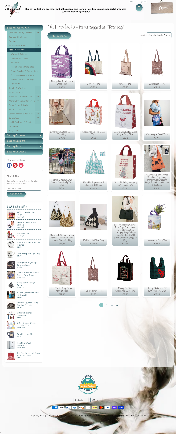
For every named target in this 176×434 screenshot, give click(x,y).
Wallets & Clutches (19, 54)
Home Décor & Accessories (25, 97)
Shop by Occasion (25, 136)
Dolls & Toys (25, 118)
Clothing (25, 41)
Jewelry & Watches (25, 88)
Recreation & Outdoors (25, 110)
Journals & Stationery (25, 37)
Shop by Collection (16, 151)
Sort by (143, 35)
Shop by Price (25, 147)
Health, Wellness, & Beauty (25, 122)
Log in (132, 1)
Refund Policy (56, 415)
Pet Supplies (14, 126)
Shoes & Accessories (25, 46)
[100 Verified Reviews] (88, 395)
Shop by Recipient (25, 141)
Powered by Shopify (88, 425)
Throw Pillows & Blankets (25, 105)
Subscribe (16, 194)
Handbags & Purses (19, 58)
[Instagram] (21, 165)
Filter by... (59, 36)
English (79, 399)
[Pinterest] (15, 165)
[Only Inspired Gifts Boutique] (12, 10)
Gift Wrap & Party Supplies (25, 33)
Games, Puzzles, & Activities (25, 114)
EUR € (95, 399)
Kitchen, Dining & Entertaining (25, 101)
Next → (114, 305)
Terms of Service (104, 415)
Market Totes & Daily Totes (22, 67)
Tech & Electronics (25, 92)
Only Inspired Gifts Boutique (87, 423)
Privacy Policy (86, 415)
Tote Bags (15, 62)
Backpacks (15, 84)
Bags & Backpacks (25, 50)
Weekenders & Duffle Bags (22, 79)
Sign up (143, 1)
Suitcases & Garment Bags (22, 75)
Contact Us (70, 415)
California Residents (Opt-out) (131, 415)
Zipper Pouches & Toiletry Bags (24, 71)
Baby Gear (13, 130)
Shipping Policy (38, 415)
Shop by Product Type (25, 28)
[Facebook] (9, 165)
